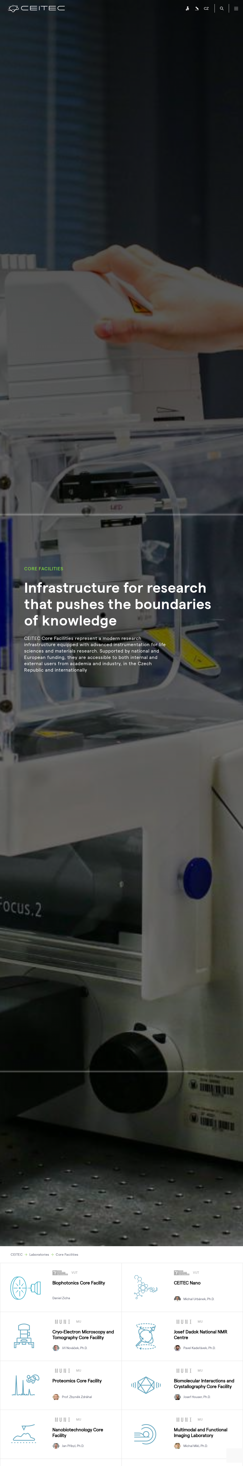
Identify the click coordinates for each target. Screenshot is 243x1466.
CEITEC (17, 1254)
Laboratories (39, 1254)
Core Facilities (67, 1254)
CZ (206, 8)
